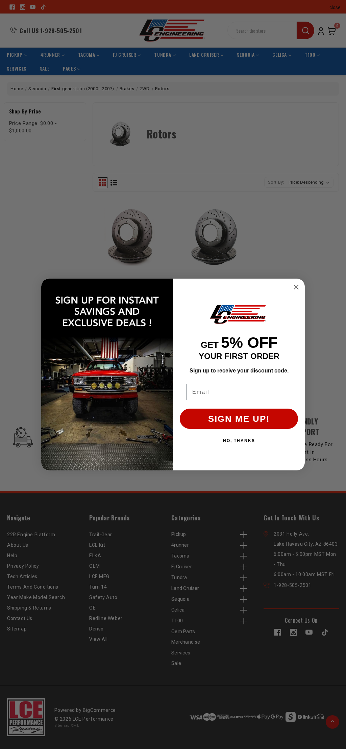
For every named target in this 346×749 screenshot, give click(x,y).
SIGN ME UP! (239, 419)
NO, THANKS (239, 440)
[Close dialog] (296, 287)
